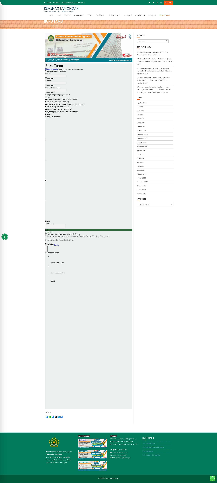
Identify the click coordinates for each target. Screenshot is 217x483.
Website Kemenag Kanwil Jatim (153, 447)
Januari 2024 (141, 190)
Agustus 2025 (141, 150)
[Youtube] (157, 3)
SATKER (99, 15)
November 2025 (142, 138)
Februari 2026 (141, 127)
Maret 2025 (141, 170)
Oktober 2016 (141, 194)
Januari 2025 (141, 178)
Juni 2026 (140, 111)
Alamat (113, 439)
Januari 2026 (141, 131)
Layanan (139, 15)
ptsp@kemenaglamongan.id (74, 2)
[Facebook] (149, 3)
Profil (59, 15)
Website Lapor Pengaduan (151, 455)
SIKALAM (168, 3)
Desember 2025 (142, 134)
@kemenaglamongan (120, 452)
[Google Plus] (161, 3)
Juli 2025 (140, 154)
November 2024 (142, 182)
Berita (67, 15)
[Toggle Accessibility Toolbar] (5, 237)
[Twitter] (153, 3)
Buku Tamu (165, 15)
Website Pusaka (147, 451)
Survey (127, 15)
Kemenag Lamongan (120, 455)
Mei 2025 (140, 162)
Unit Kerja (78, 15)
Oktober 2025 (141, 142)
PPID (89, 15)
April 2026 (140, 119)
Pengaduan (113, 15)
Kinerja (151, 15)
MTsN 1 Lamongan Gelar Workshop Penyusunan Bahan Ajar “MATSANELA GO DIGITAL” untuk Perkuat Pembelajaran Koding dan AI (153, 89)
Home (50, 15)
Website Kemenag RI (149, 443)
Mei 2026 (140, 115)
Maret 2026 (141, 123)
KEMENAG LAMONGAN (61, 8)
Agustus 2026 (141, 103)
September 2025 (143, 146)
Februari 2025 (141, 174)
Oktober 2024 (141, 186)
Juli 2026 (140, 107)
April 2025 (140, 166)
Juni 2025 (140, 158)
